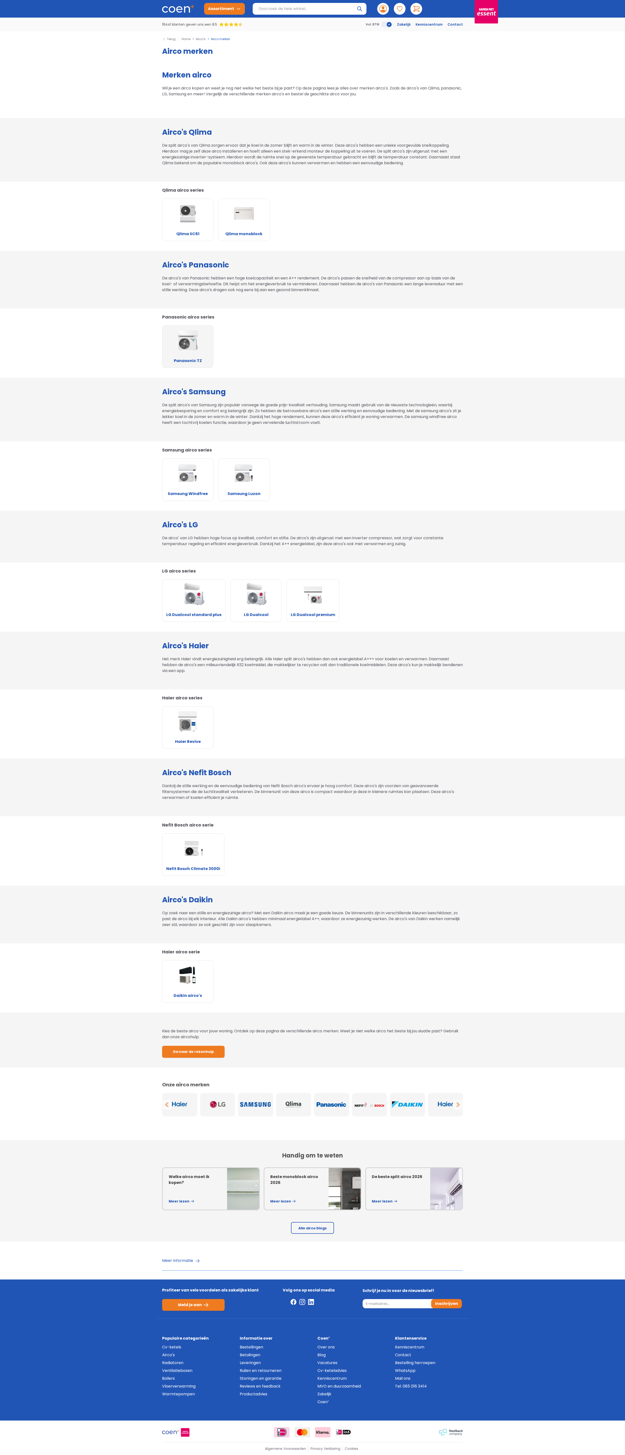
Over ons (326, 1347)
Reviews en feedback (260, 1386)
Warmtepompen (178, 1394)
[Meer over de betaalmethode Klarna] (323, 1432)
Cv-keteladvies (332, 1370)
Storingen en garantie (260, 1378)
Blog (321, 1355)
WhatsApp (405, 1370)
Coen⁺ (323, 1402)
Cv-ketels (171, 1347)
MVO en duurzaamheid (339, 1386)
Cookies (351, 1448)
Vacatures (327, 1363)
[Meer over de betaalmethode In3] (343, 1432)
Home (186, 39)
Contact (455, 24)
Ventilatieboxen (177, 1370)
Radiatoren (172, 1363)
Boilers (168, 1378)
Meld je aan (190, 1305)
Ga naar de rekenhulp (193, 1051)
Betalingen (250, 1355)
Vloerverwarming (179, 1386)
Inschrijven (446, 1303)
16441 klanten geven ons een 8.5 (189, 24)
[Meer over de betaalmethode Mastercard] (302, 1432)
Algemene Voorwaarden (285, 1448)
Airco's (201, 39)
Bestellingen (251, 1347)
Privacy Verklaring (325, 1448)
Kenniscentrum (429, 24)
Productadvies (253, 1394)
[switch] (386, 24)
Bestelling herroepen (415, 1363)
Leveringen (250, 1363)
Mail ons (402, 1378)
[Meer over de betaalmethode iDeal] (282, 1432)
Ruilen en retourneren (260, 1370)
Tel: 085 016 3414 (411, 1386)
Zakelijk (404, 24)
